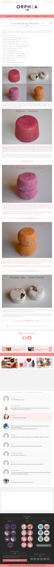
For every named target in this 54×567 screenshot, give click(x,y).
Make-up (9, 16)
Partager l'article (30, 333)
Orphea (13, 415)
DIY (22, 16)
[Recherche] (51, 1)
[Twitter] (8, 2)
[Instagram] (5, 2)
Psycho (13, 462)
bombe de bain (30, 342)
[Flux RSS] (16, 2)
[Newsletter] (11, 2)
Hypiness (13, 435)
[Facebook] (2, 2)
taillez (12, 397)
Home (17, 19)
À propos (36, 16)
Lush (22, 342)
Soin (16, 16)
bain (25, 342)
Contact (45, 16)
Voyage (28, 16)
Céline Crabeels (42, 565)
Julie (12, 424)
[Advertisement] (27, 380)
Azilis (12, 480)
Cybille (12, 444)
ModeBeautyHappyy (16, 453)
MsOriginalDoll (15, 470)
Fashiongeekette (15, 406)
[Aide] (14, 2)
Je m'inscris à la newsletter (15, 560)
